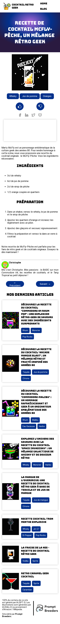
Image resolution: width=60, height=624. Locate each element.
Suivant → (45, 284)
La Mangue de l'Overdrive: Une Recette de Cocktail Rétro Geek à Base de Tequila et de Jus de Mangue (35, 485)
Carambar (27, 590)
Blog (43, 8)
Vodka (25, 561)
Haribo (42, 426)
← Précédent (15, 284)
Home (43, 3)
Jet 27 (36, 529)
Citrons (26, 378)
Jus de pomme (29, 96)
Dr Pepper (27, 535)
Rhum (25, 330)
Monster (36, 330)
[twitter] (33, 115)
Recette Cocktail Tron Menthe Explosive (37, 520)
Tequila (26, 372)
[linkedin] (26, 115)
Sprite (35, 561)
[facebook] (20, 115)
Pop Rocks (27, 337)
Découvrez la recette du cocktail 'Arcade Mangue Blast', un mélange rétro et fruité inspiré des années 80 (36, 357)
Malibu (35, 420)
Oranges (47, 96)
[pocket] (40, 115)
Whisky (12, 96)
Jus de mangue (40, 500)
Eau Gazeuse (29, 426)
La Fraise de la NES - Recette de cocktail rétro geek (35, 551)
